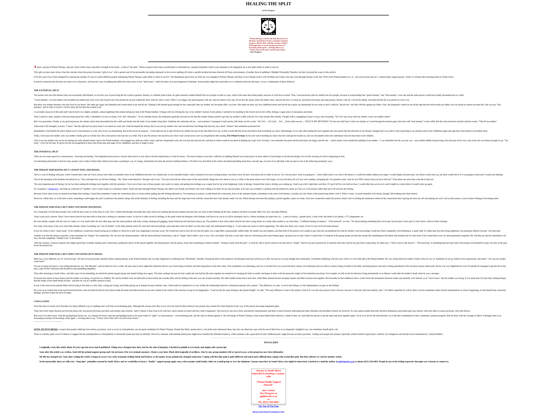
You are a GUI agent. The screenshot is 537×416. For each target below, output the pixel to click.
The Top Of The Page (268, 406)
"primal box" (53, 189)
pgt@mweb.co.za (346, 361)
